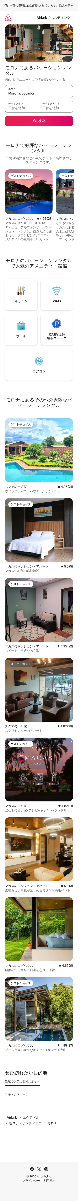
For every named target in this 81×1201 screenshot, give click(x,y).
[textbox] (22, 108)
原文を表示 (66, 5)
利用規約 (49, 1180)
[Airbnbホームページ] (8, 17)
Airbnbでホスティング (53, 17)
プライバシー (31, 1180)
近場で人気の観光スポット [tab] (22, 1081)
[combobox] (39, 93)
